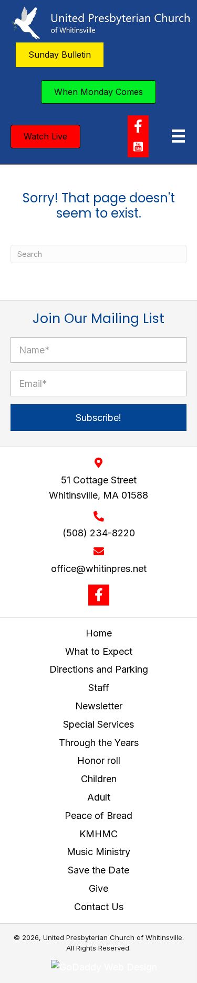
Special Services (98, 724)
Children (99, 778)
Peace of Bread (98, 815)
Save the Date (98, 870)
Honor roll (98, 760)
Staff (98, 687)
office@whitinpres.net (99, 568)
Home (99, 633)
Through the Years (99, 742)
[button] (138, 125)
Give (98, 888)
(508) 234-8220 (99, 532)
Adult (98, 797)
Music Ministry (98, 851)
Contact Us (98, 906)
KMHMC (98, 833)
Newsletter (98, 705)
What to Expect (98, 651)
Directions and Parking (98, 669)
